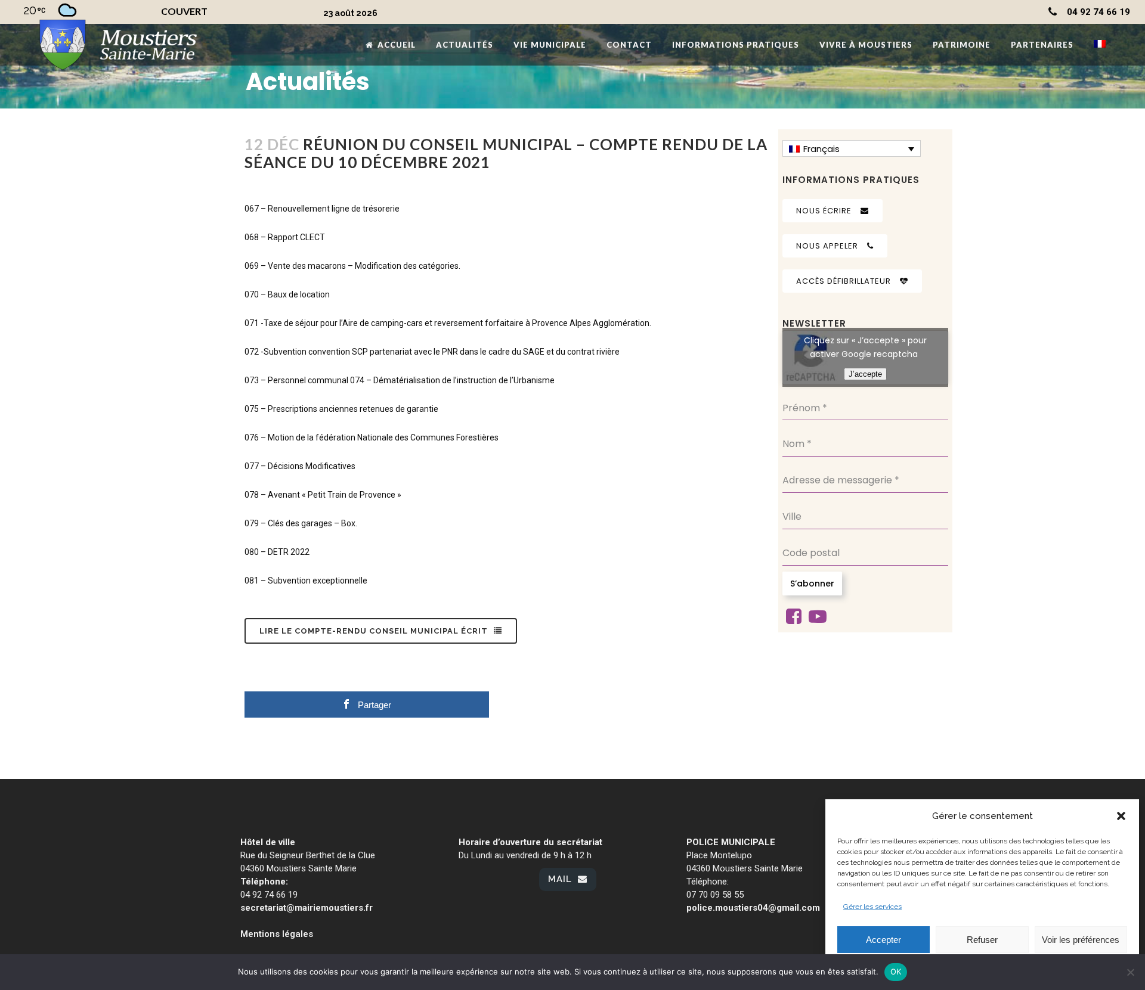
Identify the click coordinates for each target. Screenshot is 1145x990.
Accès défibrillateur (843, 281)
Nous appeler (827, 246)
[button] (1121, 816)
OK (896, 971)
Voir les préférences (1080, 940)
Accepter (883, 940)
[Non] (1130, 972)
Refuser (982, 940)
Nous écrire (824, 210)
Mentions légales (276, 934)
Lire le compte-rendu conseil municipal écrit (373, 630)
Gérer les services (872, 906)
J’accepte (865, 374)
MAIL (560, 879)
